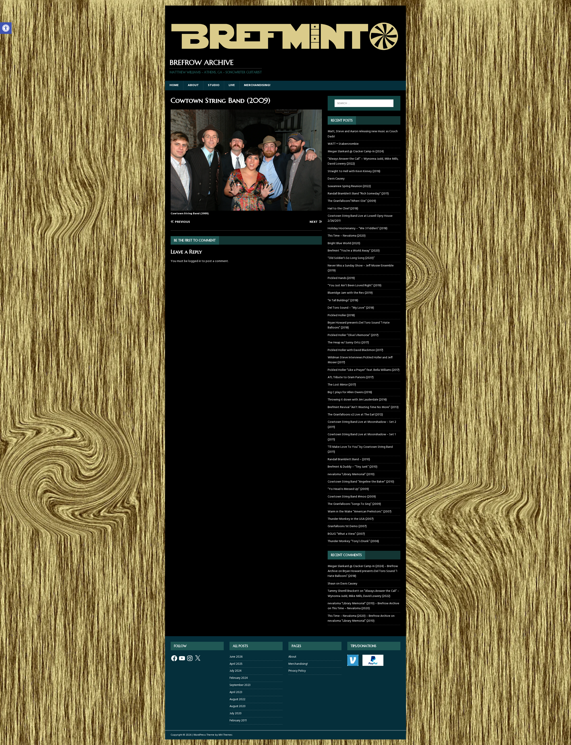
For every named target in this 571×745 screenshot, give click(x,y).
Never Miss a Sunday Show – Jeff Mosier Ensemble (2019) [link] (361, 268)
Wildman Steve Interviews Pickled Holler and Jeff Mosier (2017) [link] (360, 360)
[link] (6, 28)
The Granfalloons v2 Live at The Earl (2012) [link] (355, 414)
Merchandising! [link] (257, 85)
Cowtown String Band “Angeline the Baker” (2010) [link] (361, 481)
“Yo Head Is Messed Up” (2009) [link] (348, 489)
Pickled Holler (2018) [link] (341, 315)
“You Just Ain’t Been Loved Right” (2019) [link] (354, 285)
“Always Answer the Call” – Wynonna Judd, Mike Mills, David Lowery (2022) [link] (363, 161)
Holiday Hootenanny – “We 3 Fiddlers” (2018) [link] (357, 228)
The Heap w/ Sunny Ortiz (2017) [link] (348, 342)
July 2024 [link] (236, 671)
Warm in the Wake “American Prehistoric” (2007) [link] (359, 511)
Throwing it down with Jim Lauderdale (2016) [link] (357, 399)
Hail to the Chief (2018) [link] (343, 208)
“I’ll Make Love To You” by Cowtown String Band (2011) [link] (360, 449)
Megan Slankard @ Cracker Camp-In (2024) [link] (356, 151)
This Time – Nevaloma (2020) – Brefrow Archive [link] (359, 616)
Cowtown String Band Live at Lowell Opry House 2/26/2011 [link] (360, 218)
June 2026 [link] (236, 657)
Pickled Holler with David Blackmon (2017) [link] (355, 350)
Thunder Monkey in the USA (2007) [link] (351, 519)
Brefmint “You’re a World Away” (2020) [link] (354, 250)
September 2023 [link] (240, 685)
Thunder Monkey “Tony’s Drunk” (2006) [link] (353, 541)
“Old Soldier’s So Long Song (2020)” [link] (351, 258)
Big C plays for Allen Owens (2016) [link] (350, 392)
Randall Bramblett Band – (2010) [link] (349, 459)
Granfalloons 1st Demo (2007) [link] (347, 526)
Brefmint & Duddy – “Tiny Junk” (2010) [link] (352, 466)
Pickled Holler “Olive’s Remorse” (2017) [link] (353, 335)
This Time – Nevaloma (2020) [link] (347, 235)
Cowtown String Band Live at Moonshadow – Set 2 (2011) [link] (362, 424)
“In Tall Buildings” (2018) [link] (343, 300)
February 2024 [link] (239, 678)
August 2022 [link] (237, 699)
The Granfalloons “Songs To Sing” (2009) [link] (354, 504)
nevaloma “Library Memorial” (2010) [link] (351, 474)
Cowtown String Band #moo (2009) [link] (352, 496)
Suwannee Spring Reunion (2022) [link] (349, 186)
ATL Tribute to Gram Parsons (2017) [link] (351, 377)
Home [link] (174, 85)
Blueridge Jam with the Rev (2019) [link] (350, 292)
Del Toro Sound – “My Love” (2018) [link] (351, 307)
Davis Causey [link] (336, 178)
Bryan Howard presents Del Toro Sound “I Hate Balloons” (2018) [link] (359, 325)
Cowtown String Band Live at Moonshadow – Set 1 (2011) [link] (362, 437)
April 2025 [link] (236, 664)
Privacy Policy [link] (297, 671)
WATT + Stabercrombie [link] (343, 144)
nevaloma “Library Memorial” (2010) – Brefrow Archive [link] (363, 603)
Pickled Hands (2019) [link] (341, 278)
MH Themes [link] (225, 735)
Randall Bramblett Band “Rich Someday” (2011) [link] (358, 193)
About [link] (193, 85)
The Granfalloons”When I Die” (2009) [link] (352, 201)
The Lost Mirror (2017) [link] (342, 384)
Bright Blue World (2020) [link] (344, 243)
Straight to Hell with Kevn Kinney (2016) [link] (354, 171)
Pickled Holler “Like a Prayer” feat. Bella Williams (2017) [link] (363, 370)
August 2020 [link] (238, 706)
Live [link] (232, 85)
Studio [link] (213, 85)
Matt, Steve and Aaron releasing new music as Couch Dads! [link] (363, 134)
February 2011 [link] (238, 720)
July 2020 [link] (236, 713)
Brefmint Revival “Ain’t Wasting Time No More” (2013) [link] (363, 407)
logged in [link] (194, 261)
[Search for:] (364, 103)
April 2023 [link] (236, 692)
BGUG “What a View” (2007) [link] (346, 534)
